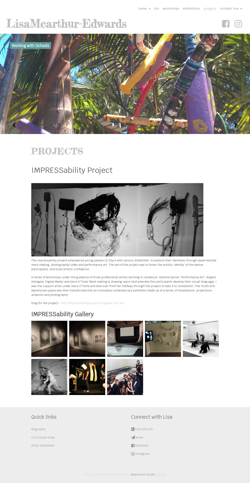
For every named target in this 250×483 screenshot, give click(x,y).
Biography (38, 429)
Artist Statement (42, 445)
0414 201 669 (144, 429)
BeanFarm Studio (143, 474)
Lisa (66, 23)
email (139, 437)
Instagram (142, 454)
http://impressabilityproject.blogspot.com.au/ (92, 303)
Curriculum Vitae (43, 437)
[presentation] (14, 125)
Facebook (142, 445)
